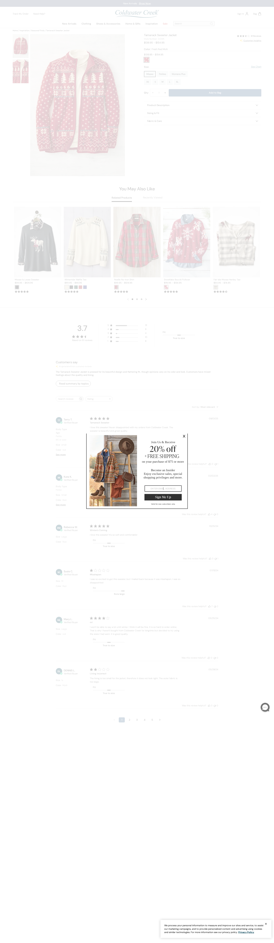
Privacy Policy (246, 932)
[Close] (266, 923)
